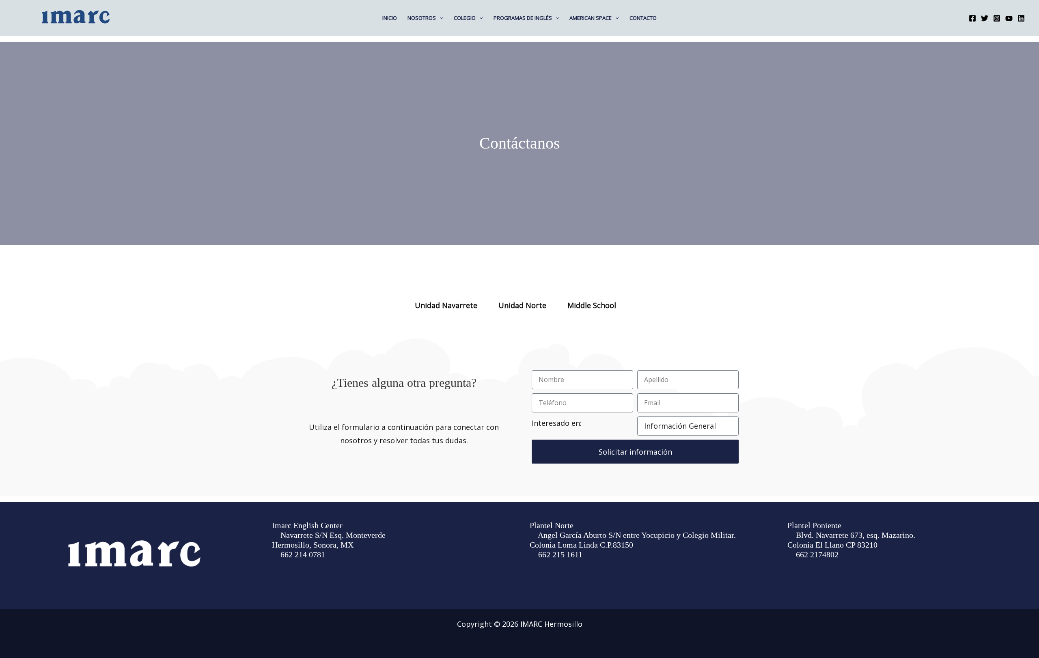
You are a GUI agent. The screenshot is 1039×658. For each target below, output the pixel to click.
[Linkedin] (1021, 18)
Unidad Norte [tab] (522, 305)
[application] (439, 18)
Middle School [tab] (591, 305)
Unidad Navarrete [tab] (446, 305)
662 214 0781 (302, 554)
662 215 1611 (560, 554)
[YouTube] (1009, 18)
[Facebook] (972, 18)
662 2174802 (817, 554)
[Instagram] (996, 18)
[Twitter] (984, 18)
